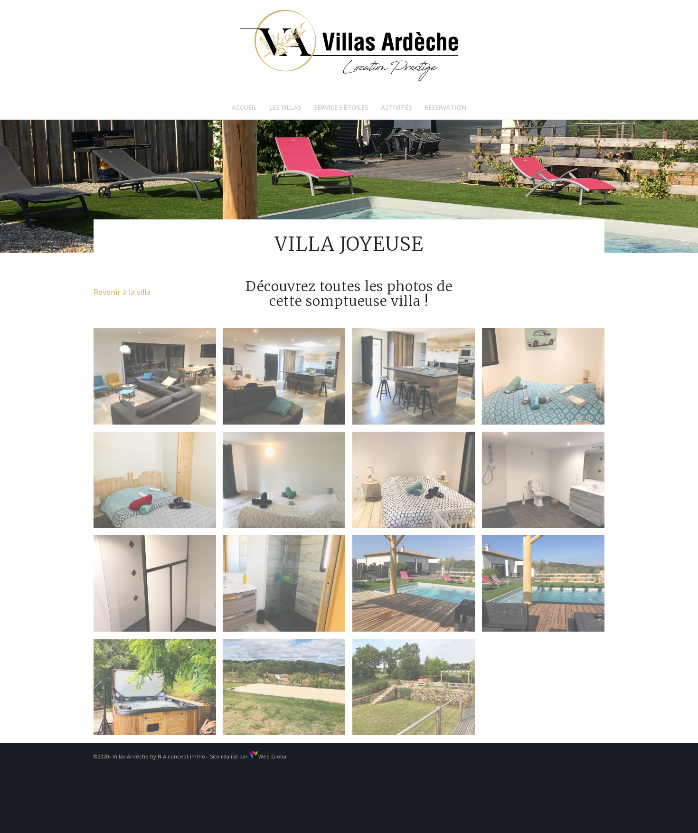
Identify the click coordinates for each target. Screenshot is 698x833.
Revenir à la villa (122, 292)
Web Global (273, 756)
